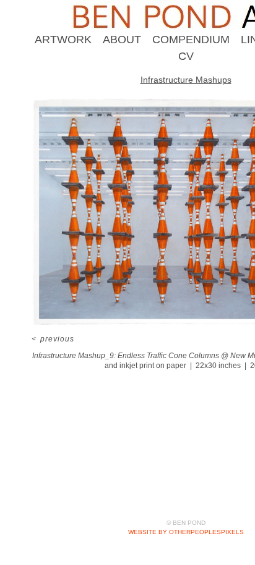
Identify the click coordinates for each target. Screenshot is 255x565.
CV (186, 56)
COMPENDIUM (191, 39)
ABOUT (122, 39)
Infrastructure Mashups (185, 80)
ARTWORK (63, 39)
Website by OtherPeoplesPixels (186, 532)
